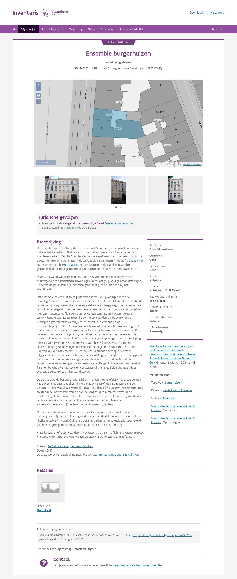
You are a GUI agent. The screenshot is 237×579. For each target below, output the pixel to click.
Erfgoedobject (28, 29)
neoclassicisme (166, 398)
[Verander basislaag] (38, 101)
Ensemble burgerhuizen (119, 223)
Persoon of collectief (131, 29)
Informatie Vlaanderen (192, 164)
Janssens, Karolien (81, 446)
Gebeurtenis (108, 29)
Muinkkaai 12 (70, 264)
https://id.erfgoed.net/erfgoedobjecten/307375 (162, 535)
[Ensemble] (62, 190)
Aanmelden (218, 29)
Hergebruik (217, 12)
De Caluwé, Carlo (58, 446)
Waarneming (75, 29)
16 (142, 260)
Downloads (197, 12)
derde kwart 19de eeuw (177, 390)
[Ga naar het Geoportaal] (38, 95)
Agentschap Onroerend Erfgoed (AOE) (116, 454)
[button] (116, 207)
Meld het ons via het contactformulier (138, 565)
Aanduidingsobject (52, 29)
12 (135, 260)
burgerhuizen (173, 382)
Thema (91, 29)
